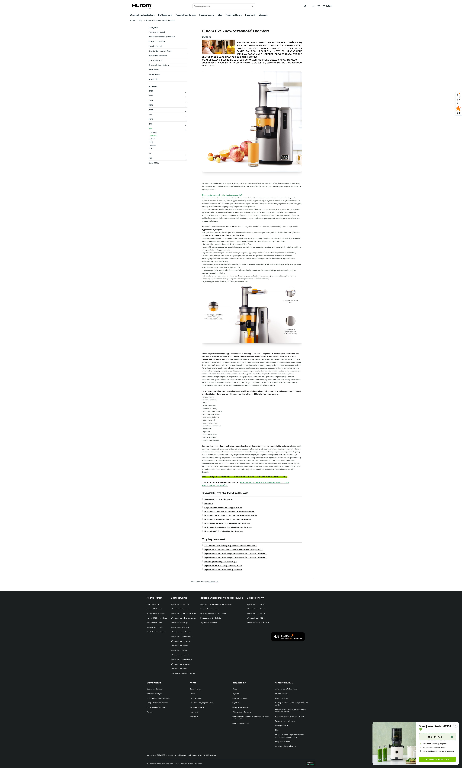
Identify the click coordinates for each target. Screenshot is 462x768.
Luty (151, 148)
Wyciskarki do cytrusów (180, 641)
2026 (151, 91)
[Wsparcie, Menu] (269, 15)
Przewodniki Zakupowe (158, 56)
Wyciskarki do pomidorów (181, 659)
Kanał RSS (153, 163)
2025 (151, 96)
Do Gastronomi (165, 15)
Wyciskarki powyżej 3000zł (258, 622)
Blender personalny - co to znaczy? (220, 562)
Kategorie (153, 27)
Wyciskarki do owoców (180, 604)
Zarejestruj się (195, 689)
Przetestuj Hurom (234, 15)
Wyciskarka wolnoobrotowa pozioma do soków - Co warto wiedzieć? (235, 557)
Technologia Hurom (154, 627)
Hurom (132, 20)
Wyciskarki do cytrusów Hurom (218, 499)
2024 (151, 100)
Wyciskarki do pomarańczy (181, 636)
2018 (150, 129)
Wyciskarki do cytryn (179, 646)
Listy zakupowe (196, 698)
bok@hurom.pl (171, 755)
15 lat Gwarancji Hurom (156, 632)
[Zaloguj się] (313, 6)
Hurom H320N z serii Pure (157, 618)
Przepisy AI (250, 15)
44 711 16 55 (151, 755)
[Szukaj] (252, 6)
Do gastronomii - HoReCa (210, 618)
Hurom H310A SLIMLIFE (156, 613)
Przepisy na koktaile (157, 41)
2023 (151, 105)
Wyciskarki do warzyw (180, 622)
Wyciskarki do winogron (180, 664)
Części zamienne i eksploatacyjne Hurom (223, 507)
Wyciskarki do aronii (179, 669)
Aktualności (153, 79)
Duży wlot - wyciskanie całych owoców (216, 604)
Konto (193, 682)
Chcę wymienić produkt (156, 707)
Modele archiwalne (154, 622)
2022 (151, 110)
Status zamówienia (154, 689)
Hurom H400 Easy (154, 609)
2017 (150, 153)
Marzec (153, 145)
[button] (456, 725)
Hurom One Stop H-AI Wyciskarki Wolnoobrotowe (227, 523)
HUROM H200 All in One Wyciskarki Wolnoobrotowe (228, 527)
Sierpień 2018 (213, 582)
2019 (150, 124)
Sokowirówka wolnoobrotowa (183, 673)
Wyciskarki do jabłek (179, 650)
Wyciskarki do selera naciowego (183, 618)
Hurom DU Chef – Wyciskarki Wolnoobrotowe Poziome (229, 511)
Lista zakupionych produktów (201, 703)
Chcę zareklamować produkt (158, 698)
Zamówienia (154, 682)
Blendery (208, 503)
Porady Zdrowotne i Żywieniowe (162, 37)
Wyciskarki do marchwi (180, 655)
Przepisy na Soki (155, 46)
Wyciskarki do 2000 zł (256, 609)
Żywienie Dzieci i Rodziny (159, 65)
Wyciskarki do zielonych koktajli (183, 613)
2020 (151, 119)
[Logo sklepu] (142, 6)
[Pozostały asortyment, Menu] (197, 15)
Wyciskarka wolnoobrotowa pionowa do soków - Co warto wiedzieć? (235, 553)
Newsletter (194, 716)
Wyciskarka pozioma (208, 622)
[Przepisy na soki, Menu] (216, 15)
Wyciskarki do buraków (180, 609)
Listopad (153, 132)
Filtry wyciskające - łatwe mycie (213, 613)
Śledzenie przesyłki (154, 694)
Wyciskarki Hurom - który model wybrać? (223, 566)
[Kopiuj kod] (452, 737)
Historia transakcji (197, 707)
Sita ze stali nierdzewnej (209, 609)
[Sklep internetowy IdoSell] (310, 763)
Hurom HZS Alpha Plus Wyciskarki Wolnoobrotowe (227, 519)
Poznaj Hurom (154, 74)
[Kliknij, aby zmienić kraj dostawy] (306, 6)
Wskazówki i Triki (155, 60)
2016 (150, 158)
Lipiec (152, 139)
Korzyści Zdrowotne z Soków (160, 51)
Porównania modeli (157, 32)
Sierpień (153, 136)
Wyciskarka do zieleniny (180, 632)
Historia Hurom (153, 604)
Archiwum (153, 86)
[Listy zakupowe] (318, 6)
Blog (220, 15)
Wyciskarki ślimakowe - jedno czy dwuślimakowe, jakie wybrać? (233, 549)
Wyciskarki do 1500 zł (255, 604)
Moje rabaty (194, 712)
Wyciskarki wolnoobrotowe (142, 15)
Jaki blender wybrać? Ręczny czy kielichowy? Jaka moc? (230, 546)
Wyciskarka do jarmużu (180, 627)
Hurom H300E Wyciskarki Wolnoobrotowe (223, 531)
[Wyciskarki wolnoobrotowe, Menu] (156, 15)
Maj (151, 142)
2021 (150, 114)
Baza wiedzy (154, 70)
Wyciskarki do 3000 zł (256, 618)
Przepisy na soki (206, 15)
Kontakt (150, 712)
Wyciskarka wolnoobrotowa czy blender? (223, 569)
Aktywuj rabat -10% (437, 759)
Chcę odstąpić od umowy (157, 703)
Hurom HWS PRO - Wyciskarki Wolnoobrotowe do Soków (230, 515)
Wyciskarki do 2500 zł (256, 613)
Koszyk (192, 694)
